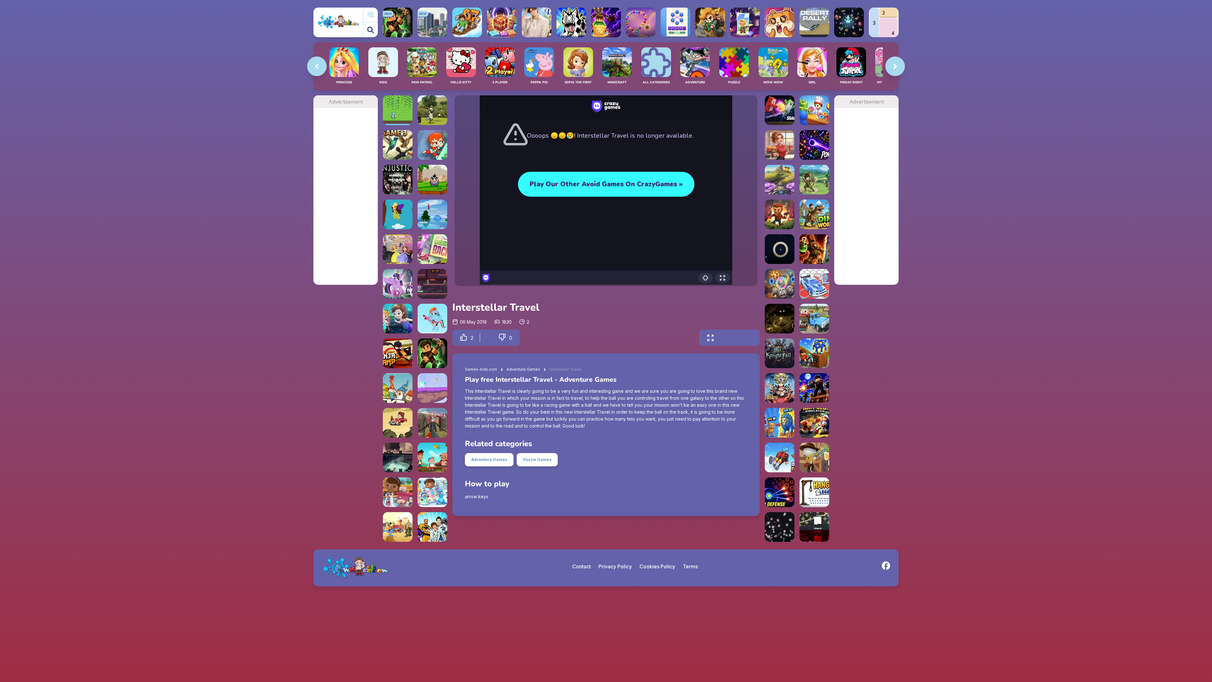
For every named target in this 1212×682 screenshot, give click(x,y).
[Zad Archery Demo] (814, 179)
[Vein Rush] (432, 353)
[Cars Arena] (814, 284)
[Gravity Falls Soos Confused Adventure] (432, 284)
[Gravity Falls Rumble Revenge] (398, 423)
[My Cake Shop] (814, 110)
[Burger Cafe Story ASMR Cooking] (779, 145)
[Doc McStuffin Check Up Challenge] (398, 492)
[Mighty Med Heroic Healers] (432, 527)
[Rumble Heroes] (745, 22)
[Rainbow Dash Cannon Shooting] (432, 318)
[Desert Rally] (814, 22)
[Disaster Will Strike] (432, 179)
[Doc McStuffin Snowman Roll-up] (432, 492)
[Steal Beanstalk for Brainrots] (710, 22)
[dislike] (502, 337)
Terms (690, 566)
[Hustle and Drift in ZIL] (814, 318)
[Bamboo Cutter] (398, 110)
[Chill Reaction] (779, 527)
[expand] (710, 337)
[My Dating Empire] (536, 22)
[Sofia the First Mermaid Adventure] (398, 318)
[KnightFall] (779, 353)
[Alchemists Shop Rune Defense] (814, 249)
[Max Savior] (432, 145)
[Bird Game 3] (398, 145)
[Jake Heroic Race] (432, 457)
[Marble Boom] (641, 22)
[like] (463, 337)
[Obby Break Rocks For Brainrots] (814, 353)
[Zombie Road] (779, 214)
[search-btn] (370, 29)
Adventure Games (523, 369)
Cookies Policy (657, 566)
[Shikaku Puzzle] (884, 22)
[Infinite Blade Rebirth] (814, 527)
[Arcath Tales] (779, 388)
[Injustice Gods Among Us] (398, 179)
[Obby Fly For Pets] (779, 457)
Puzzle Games (537, 459)
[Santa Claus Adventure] (432, 214)
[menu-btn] (370, 15)
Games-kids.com (481, 369)
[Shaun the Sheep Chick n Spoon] (432, 110)
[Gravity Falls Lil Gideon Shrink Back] (432, 249)
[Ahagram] (675, 22)
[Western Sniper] (814, 457)
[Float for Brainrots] (467, 22)
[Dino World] (814, 214)
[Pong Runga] (814, 145)
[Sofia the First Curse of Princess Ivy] (398, 249)
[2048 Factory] (502, 22)
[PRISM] (779, 249)
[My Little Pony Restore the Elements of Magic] (398, 284)
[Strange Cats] (571, 22)
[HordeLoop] (849, 22)
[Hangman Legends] (814, 492)
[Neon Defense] (779, 492)
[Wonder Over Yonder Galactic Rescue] (398, 527)
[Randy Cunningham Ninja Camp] (398, 353)
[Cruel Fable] (779, 318)
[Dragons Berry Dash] (432, 423)
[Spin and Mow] (779, 179)
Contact (581, 566)
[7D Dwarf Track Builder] (398, 388)
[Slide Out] (779, 110)
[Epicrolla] (779, 284)
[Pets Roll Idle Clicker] (779, 22)
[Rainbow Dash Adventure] (432, 388)
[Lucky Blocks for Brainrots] (606, 22)
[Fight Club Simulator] (814, 423)
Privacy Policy (615, 566)
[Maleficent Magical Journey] (398, 214)
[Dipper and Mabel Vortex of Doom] (398, 457)
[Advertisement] (345, 202)
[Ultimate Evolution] (779, 423)
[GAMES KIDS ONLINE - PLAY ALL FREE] (338, 22)
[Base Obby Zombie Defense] (814, 388)
